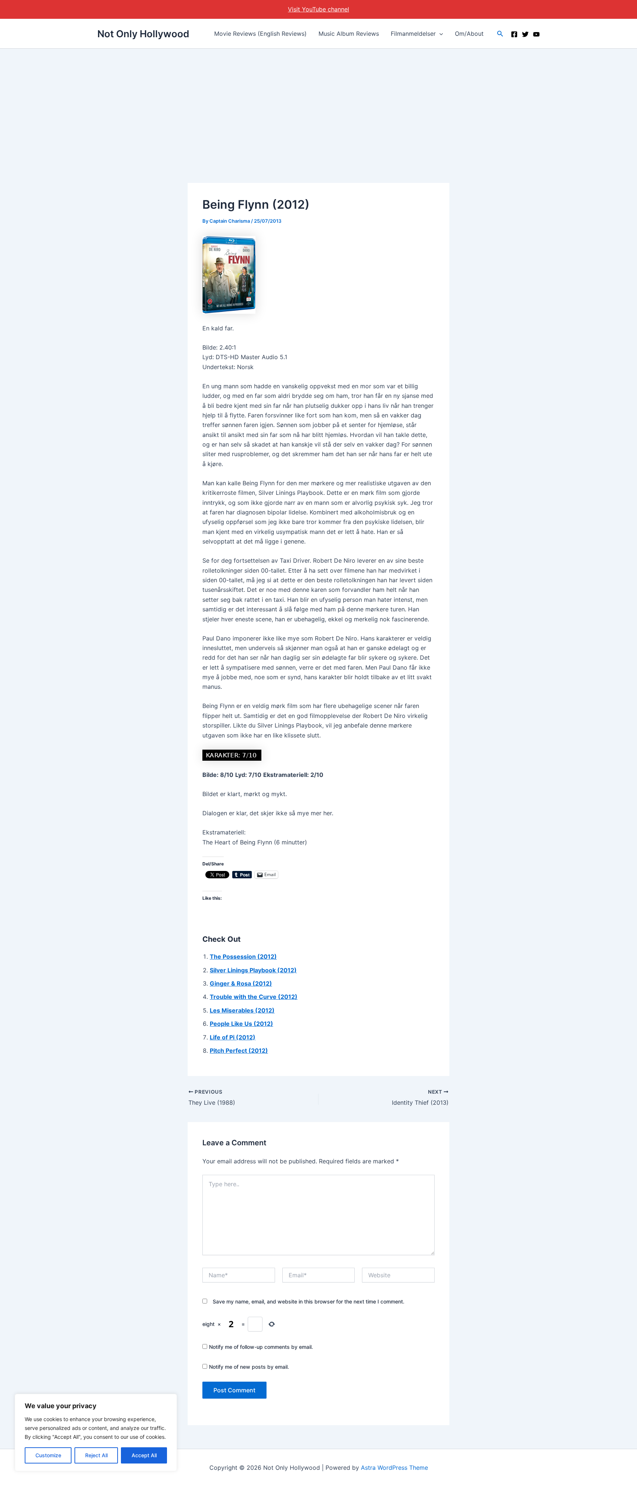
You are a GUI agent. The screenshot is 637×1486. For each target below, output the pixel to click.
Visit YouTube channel (318, 9)
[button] (439, 33)
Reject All (96, 1455)
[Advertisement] (318, 104)
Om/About (469, 33)
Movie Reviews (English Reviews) (260, 33)
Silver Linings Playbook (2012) (253, 970)
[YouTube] (536, 34)
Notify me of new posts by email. (249, 1367)
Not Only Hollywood (143, 33)
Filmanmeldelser (413, 33)
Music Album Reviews (348, 33)
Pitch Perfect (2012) (239, 1050)
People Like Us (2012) (241, 1023)
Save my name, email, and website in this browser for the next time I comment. (308, 1301)
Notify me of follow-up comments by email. (261, 1347)
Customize (48, 1455)
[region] (96, 1432)
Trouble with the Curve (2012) (253, 996)
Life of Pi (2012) (232, 1037)
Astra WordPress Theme (394, 1467)
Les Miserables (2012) (242, 1010)
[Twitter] (525, 34)
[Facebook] (514, 34)
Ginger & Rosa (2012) (241, 983)
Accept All (144, 1455)
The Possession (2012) (243, 956)
